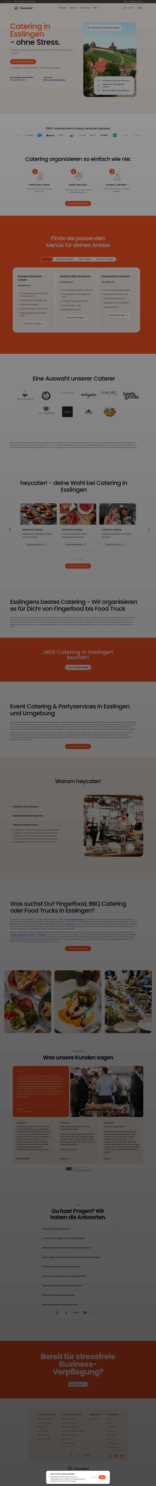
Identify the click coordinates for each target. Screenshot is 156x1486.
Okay (102, 1477)
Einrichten (93, 1477)
